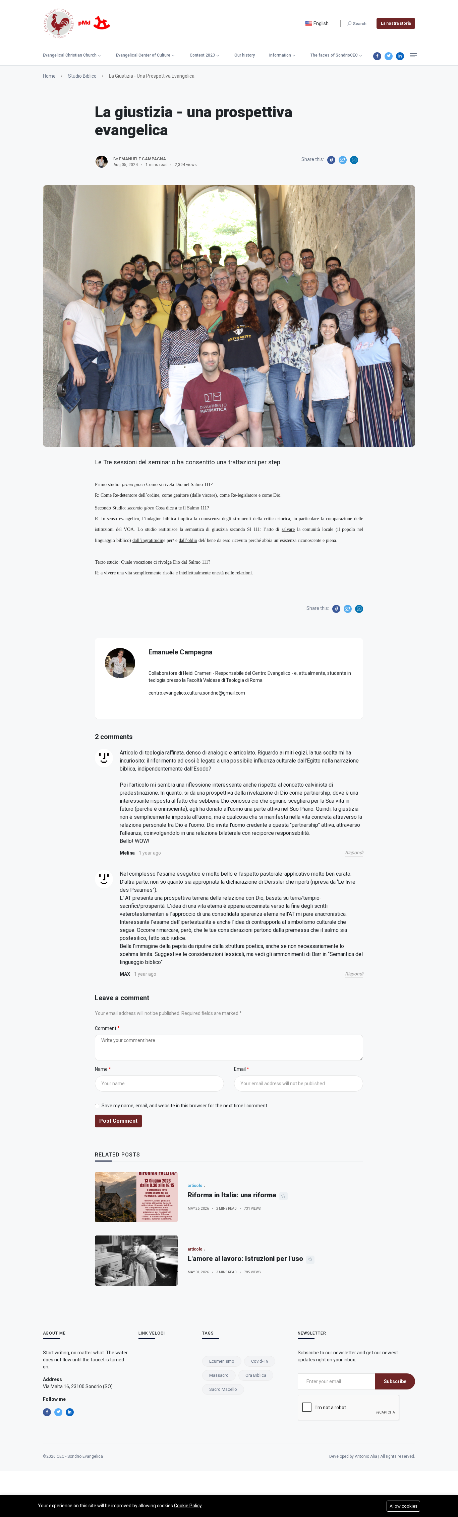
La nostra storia (396, 23)
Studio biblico (82, 76)
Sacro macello (223, 1389)
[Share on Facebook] (331, 160)
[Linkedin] (400, 56)
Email (240, 1069)
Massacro (219, 1375)
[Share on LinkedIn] (354, 160)
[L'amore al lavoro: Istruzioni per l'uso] (136, 1260)
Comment (106, 1028)
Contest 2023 (202, 55)
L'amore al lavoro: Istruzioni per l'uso (245, 1259)
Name (102, 1069)
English (320, 23)
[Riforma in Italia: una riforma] (136, 1197)
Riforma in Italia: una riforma (232, 1195)
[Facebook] (377, 56)
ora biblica (255, 1375)
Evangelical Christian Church (70, 55)
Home (49, 76)
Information (280, 55)
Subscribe (395, 1381)
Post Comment (118, 1121)
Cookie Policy (188, 1505)
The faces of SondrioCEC (334, 55)
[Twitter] (389, 56)
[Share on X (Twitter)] (343, 160)
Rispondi (354, 852)
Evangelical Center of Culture (143, 55)
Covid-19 (259, 1361)
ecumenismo (221, 1361)
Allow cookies (403, 1506)
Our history (244, 55)
